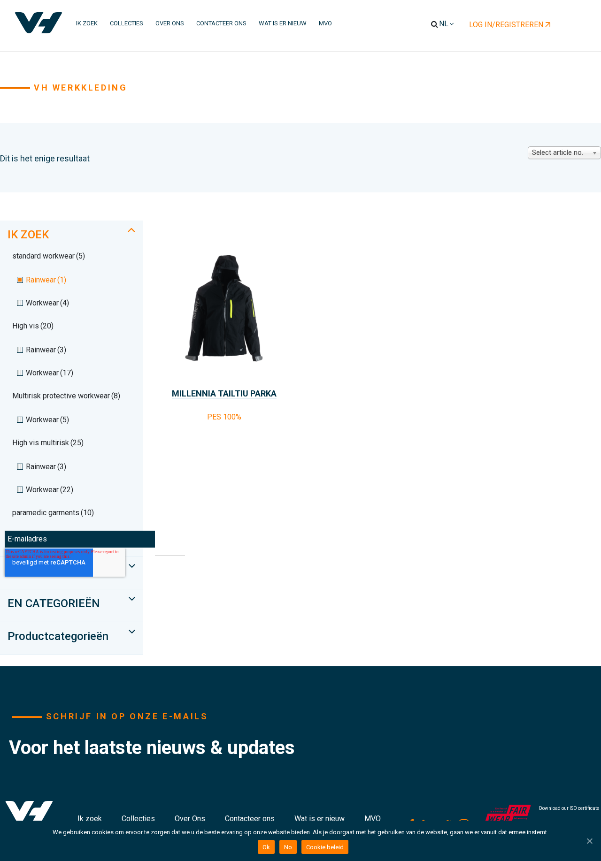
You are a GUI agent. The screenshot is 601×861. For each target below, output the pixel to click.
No (288, 847)
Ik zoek (89, 818)
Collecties (138, 818)
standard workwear (48, 255)
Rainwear (46, 279)
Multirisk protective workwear (66, 395)
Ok (266, 847)
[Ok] (589, 841)
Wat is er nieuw (319, 818)
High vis (33, 325)
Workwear (47, 302)
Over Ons (190, 818)
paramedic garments (53, 512)
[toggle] (131, 230)
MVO (372, 818)
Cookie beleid (325, 847)
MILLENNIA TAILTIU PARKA (224, 393)
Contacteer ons (250, 818)
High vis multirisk (48, 442)
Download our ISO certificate (569, 808)
